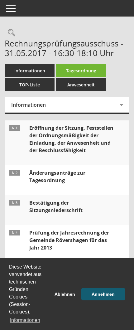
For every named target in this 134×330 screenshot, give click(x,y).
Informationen (29, 71)
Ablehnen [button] (65, 294)
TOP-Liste (29, 85)
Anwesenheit (81, 85)
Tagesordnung (81, 71)
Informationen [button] (25, 320)
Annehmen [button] (103, 294)
